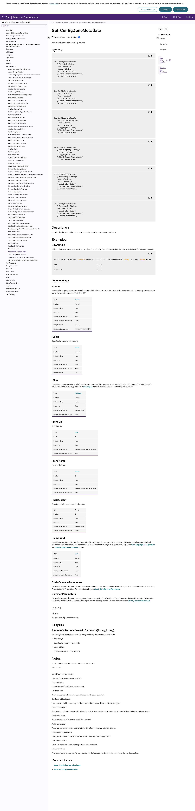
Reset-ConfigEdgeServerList (17, 206)
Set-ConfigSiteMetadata (16, 246)
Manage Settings (148, 9)
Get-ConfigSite (13, 149)
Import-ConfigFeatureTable (17, 157)
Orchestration (10, 280)
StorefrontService (12, 283)
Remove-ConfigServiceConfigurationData (22, 177)
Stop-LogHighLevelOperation (66, 547)
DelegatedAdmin (11, 266)
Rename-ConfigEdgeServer (17, 200)
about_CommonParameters (139, 601)
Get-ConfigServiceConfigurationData (20, 137)
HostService (10, 271)
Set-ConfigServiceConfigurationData (20, 235)
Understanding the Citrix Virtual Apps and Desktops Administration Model (23, 45)
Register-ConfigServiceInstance (18, 166)
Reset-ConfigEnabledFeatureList (19, 209)
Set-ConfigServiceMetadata (17, 240)
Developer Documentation (25, 17)
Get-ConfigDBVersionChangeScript (19, 95)
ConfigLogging (11, 263)
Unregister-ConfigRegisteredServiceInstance (23, 260)
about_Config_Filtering (15, 72)
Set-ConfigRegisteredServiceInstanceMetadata (24, 229)
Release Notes (11, 41)
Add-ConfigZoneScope (15, 80)
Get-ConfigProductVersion (17, 123)
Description (163, 44)
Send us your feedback (163, 70)
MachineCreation (12, 274)
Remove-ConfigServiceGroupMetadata (21, 183)
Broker (8, 63)
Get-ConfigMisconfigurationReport (19, 112)
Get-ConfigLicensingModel (17, 106)
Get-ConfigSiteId (13, 152)
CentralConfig (11, 66)
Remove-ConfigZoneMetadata (18, 195)
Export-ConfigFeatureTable (17, 86)
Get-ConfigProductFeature (17, 120)
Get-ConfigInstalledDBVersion (18, 103)
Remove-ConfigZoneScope (17, 197)
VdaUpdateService (12, 291)
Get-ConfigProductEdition (16, 117)
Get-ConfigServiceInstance (17, 143)
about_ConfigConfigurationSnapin (67, 765)
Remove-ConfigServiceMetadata (19, 186)
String (77, 299)
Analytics (9, 55)
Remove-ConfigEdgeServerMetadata (20, 172)
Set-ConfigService (14, 232)
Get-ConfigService (14, 132)
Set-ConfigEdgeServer (15, 220)
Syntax (162, 38)
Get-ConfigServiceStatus (16, 146)
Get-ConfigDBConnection (16, 89)
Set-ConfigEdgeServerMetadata (19, 223)
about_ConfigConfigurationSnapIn (19, 69)
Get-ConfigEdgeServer (15, 98)
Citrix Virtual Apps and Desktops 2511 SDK (93, 22)
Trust (8, 286)
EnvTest (9, 269)
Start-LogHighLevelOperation (143, 545)
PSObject (78, 393)
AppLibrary (9, 58)
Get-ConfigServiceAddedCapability (19, 135)
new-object (87, 387)
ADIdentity (9, 52)
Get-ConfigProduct (14, 115)
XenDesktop (10, 294)
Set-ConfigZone (13, 249)
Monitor (8, 277)
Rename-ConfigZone (15, 203)
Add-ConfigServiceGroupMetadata (19, 77)
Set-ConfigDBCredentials (16, 217)
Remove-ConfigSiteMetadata (17, 189)
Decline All (180, 9)
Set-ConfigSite (13, 243)
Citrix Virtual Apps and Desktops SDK (67, 22)
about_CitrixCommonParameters (17, 33)
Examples (9, 49)
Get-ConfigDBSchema (15, 92)
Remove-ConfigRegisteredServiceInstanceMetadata (25, 175)
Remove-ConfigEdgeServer (17, 169)
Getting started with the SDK (15, 39)
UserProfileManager (13, 289)
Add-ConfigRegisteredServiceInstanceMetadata (24, 75)
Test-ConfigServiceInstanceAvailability (21, 257)
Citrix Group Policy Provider (15, 36)
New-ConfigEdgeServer (16, 160)
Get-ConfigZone (13, 155)
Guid (76, 432)
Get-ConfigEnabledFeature (17, 100)
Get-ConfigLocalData (15, 109)
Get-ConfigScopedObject (16, 129)
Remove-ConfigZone (15, 192)
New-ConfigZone (14, 163)
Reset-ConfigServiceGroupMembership (21, 212)
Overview (9, 30)
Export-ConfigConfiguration (17, 83)
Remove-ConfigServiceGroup (17, 180)
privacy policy (54, 3)
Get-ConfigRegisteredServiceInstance (20, 126)
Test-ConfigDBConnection (17, 254)
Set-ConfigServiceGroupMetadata (19, 237)
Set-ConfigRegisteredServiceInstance (20, 226)
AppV (8, 60)
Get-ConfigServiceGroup (16, 140)
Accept (165, 9)
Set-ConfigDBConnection (16, 214)
